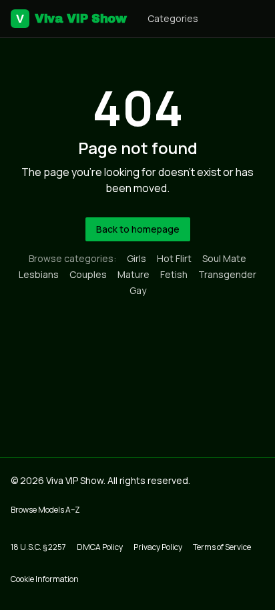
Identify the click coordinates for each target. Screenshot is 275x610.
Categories (173, 18)
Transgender (227, 274)
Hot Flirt (174, 258)
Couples (88, 274)
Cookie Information (45, 579)
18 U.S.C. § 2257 (38, 547)
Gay (137, 290)
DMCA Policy (100, 547)
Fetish (174, 274)
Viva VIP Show (71, 18)
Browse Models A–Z (45, 509)
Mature (133, 274)
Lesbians (39, 274)
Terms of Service (222, 547)
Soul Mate (224, 258)
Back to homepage (138, 229)
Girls (136, 258)
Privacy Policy (157, 547)
